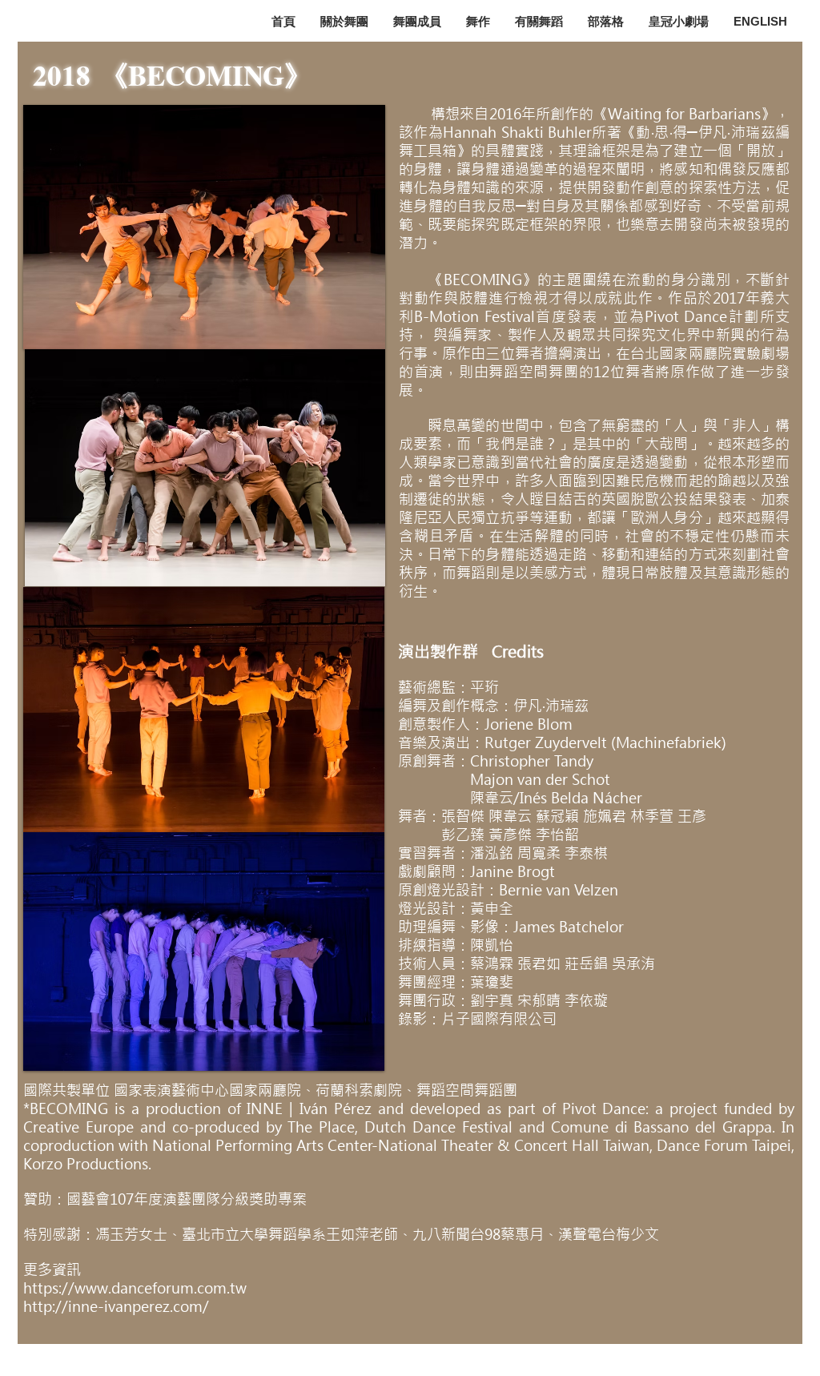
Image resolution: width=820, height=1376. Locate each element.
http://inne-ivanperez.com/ (116, 1307)
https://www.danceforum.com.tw (135, 1288)
